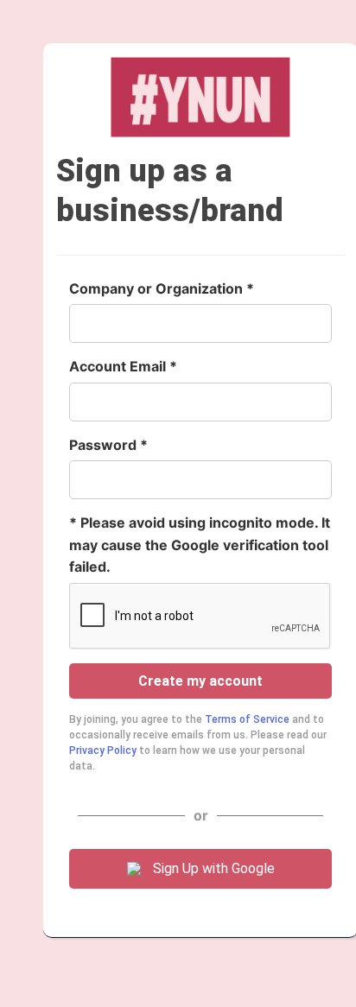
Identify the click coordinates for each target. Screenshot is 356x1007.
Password (103, 444)
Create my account (200, 681)
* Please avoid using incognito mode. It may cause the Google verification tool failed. (199, 544)
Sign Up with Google (214, 868)
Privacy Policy (103, 750)
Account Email (117, 366)
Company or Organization (156, 288)
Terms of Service (247, 719)
